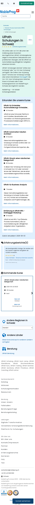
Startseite (6, 25)
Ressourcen (6, 392)
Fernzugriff (24, 77)
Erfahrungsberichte (9, 453)
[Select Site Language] (2, 3)
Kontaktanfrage (26, 3)
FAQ (3, 459)
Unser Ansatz (7, 402)
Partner (4, 446)
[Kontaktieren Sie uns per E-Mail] (14, 3)
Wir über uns (6, 439)
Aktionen (5, 385)
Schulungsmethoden (10, 389)
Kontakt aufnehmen (23, 501)
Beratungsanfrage (9, 409)
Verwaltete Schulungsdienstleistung (16, 426)
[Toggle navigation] (32, 12)
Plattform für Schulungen (12, 429)
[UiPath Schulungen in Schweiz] (9, 11)
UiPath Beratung (8, 353)
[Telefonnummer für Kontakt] (8, 3)
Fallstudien (6, 405)
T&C (3, 463)
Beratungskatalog (9, 412)
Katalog (4, 382)
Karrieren (5, 456)
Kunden (4, 449)
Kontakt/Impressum (10, 443)
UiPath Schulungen (10, 32)
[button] (31, 293)
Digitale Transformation (11, 422)
